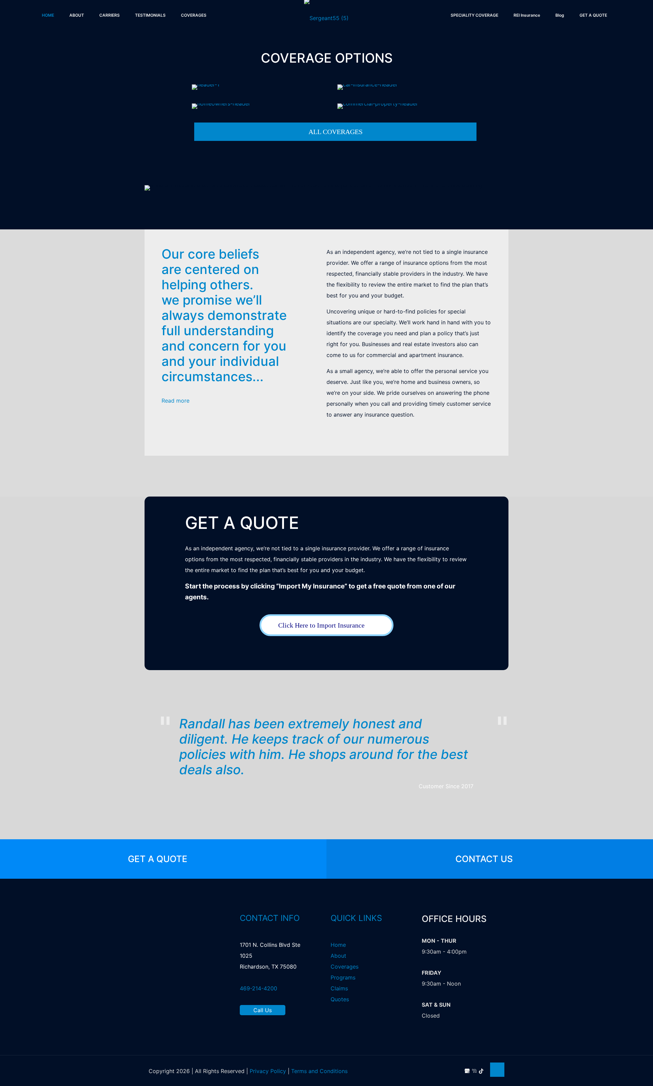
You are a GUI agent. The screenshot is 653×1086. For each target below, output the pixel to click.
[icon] (481, 1071)
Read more (176, 400)
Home (338, 944)
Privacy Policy (268, 1071)
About (338, 955)
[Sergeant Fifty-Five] (326, 24)
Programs (343, 977)
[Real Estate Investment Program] (260, 87)
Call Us (262, 1010)
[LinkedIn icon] (452, 1071)
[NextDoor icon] (474, 1071)
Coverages (344, 966)
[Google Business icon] (467, 1071)
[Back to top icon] (497, 1070)
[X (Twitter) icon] (445, 1071)
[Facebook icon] (438, 1071)
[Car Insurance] (406, 87)
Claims (339, 988)
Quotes (340, 999)
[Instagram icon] (460, 1071)
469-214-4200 (258, 988)
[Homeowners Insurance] (260, 106)
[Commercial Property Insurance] (406, 106)
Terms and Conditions (319, 1071)
